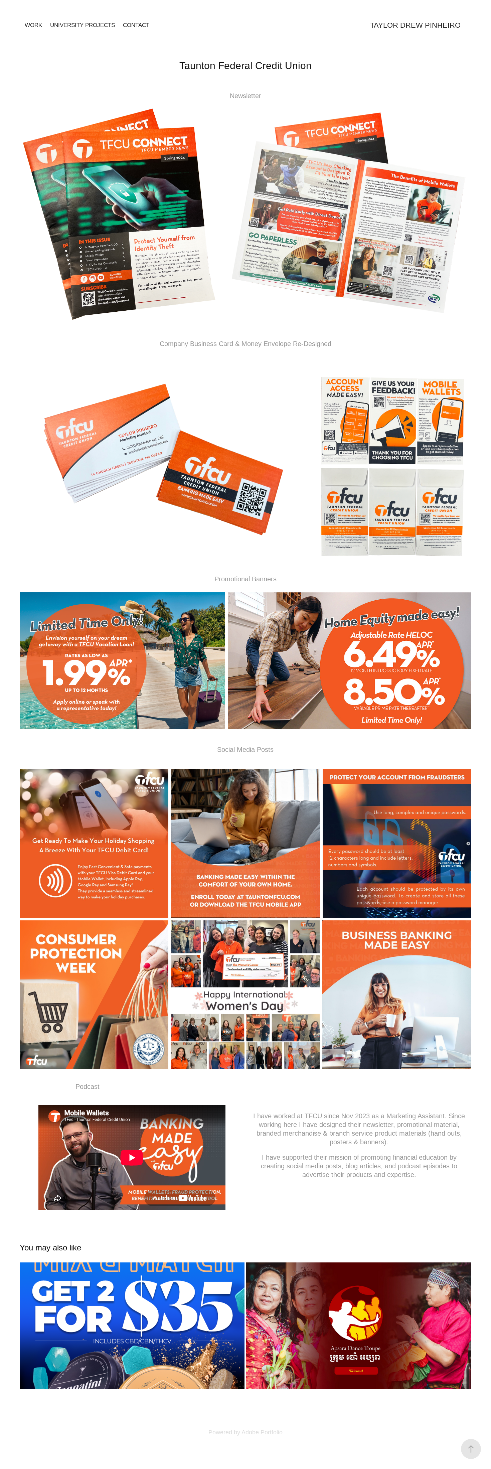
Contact (136, 25)
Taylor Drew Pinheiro (415, 25)
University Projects (82, 25)
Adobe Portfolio (262, 1432)
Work (33, 25)
